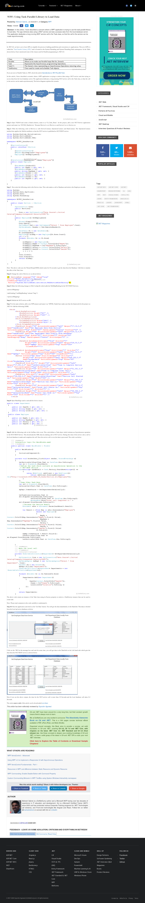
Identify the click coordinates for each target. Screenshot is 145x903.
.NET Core (100, 206)
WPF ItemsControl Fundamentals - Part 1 (22, 764)
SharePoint (101, 191)
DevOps (77, 858)
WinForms (55, 885)
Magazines (101, 865)
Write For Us (123, 898)
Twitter (122, 858)
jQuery (109, 202)
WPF (50, 22)
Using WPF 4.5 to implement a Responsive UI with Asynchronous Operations (35, 760)
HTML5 (127, 202)
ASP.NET (123, 187)
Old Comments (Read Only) (46, 834)
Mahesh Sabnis (21, 22)
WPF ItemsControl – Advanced (19, 755)
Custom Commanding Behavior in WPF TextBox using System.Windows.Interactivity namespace (42, 778)
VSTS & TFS (125, 195)
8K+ (116, 153)
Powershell (78, 865)
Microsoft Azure (80, 855)
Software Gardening (104, 858)
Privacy (131, 898)
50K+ (102, 153)
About (77, 5)
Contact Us (114, 898)
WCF (104, 195)
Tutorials (41, 5)
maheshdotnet (29, 810)
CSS (30, 872)
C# (124, 191)
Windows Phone (80, 875)
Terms (136, 898)
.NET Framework (112, 206)
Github (122, 862)
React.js (100, 202)
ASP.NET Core (113, 187)
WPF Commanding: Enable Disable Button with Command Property (32, 773)
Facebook (123, 855)
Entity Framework (111, 199)
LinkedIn (54, 810)
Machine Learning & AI (82, 868)
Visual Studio (113, 195)
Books (99, 868)
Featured (52, 5)
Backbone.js (33, 865)
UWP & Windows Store (83, 872)
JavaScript (118, 202)
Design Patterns (114, 191)
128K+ (130, 153)
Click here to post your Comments (22, 834)
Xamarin (77, 862)
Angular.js (124, 199)
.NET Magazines (66, 5)
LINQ (129, 191)
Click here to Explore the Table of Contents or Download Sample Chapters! (59, 742)
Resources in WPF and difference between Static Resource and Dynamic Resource (37, 769)
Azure (99, 199)
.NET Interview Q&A (104, 862)
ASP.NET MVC (101, 187)
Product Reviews (103, 872)
